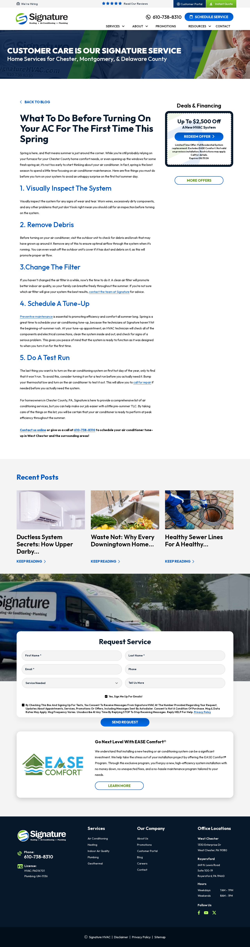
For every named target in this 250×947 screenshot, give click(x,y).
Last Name (137, 655)
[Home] (41, 20)
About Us (142, 838)
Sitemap (160, 937)
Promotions (144, 845)
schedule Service (211, 17)
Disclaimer (121, 937)
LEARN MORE (119, 785)
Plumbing (93, 857)
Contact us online (33, 430)
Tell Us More (136, 682)
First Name (33, 655)
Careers (142, 863)
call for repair (142, 382)
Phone (132, 669)
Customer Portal (147, 851)
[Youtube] (206, 913)
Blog (140, 857)
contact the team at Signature (109, 292)
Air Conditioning (98, 838)
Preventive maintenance (36, 316)
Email (29, 669)
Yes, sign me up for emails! (125, 696)
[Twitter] (214, 913)
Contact (142, 869)
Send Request (125, 722)
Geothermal (95, 863)
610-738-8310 (167, 17)
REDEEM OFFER (197, 136)
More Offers (199, 180)
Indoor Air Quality (98, 851)
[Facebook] (199, 913)
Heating (92, 845)
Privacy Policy (202, 712)
